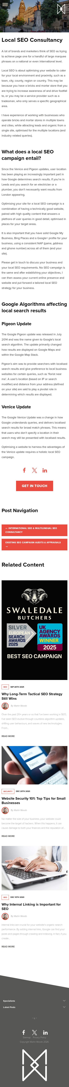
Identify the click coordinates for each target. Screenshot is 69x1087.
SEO (5, 687)
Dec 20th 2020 (23, 791)
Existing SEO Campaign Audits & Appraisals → (33, 544)
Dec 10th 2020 (17, 897)
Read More (8, 736)
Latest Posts (9, 1007)
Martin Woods (20, 705)
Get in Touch (34, 486)
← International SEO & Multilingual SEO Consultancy (31, 530)
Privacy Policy (39, 1037)
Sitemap (27, 1037)
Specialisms (9, 1001)
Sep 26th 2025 (17, 687)
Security (8, 791)
